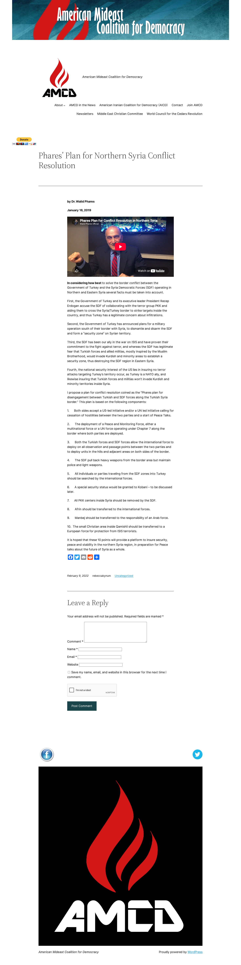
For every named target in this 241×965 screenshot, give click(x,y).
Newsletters (85, 113)
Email (72, 656)
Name (72, 649)
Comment (75, 641)
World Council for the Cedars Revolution (174, 113)
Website (72, 664)
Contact (177, 105)
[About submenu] (64, 105)
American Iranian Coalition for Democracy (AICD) (133, 105)
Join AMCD (194, 105)
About (58, 105)
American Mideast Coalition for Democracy (112, 77)
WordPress (195, 952)
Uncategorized (124, 575)
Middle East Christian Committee (120, 113)
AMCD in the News (82, 105)
